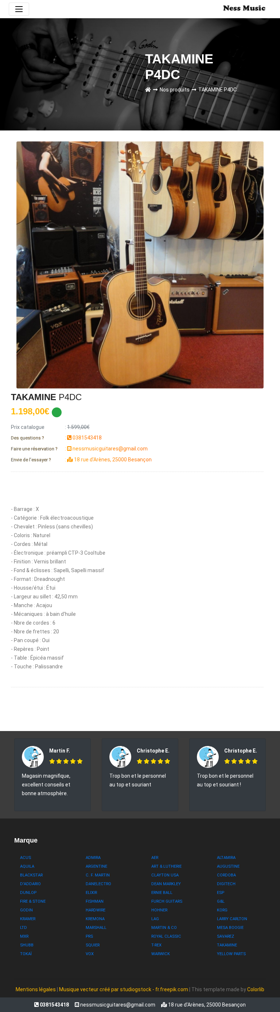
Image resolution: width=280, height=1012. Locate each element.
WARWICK (160, 954)
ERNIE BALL (162, 892)
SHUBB (27, 945)
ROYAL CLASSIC (166, 936)
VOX (90, 954)
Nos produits (176, 90)
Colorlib (255, 989)
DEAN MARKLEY (166, 884)
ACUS (25, 857)
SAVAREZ (225, 936)
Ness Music (244, 9)
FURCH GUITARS (166, 901)
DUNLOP (28, 892)
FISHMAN (95, 901)
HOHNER (159, 910)
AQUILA (27, 866)
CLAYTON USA (165, 875)
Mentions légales (36, 989)
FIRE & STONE (33, 901)
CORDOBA (226, 875)
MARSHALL (96, 927)
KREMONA (95, 919)
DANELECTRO (98, 884)
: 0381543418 (56, 438)
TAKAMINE (227, 945)
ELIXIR (91, 892)
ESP (220, 892)
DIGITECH (226, 884)
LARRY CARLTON (232, 919)
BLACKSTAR (31, 875)
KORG (222, 910)
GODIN (26, 910)
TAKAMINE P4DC (217, 90)
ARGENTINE (96, 866)
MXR (24, 936)
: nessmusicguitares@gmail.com (79, 449)
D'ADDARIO (30, 884)
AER (154, 857)
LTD (23, 927)
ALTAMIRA (226, 857)
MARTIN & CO (164, 927)
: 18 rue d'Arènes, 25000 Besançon (81, 459)
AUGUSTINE (228, 866)
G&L (221, 901)
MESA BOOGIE (230, 927)
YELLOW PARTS (231, 954)
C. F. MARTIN (98, 875)
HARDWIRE (95, 910)
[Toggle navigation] (19, 9)
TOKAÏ (26, 954)
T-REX (156, 945)
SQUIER (93, 945)
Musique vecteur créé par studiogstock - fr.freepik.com (124, 989)
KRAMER (27, 919)
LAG (155, 919)
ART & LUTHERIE (166, 866)
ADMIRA (93, 857)
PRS (89, 936)
